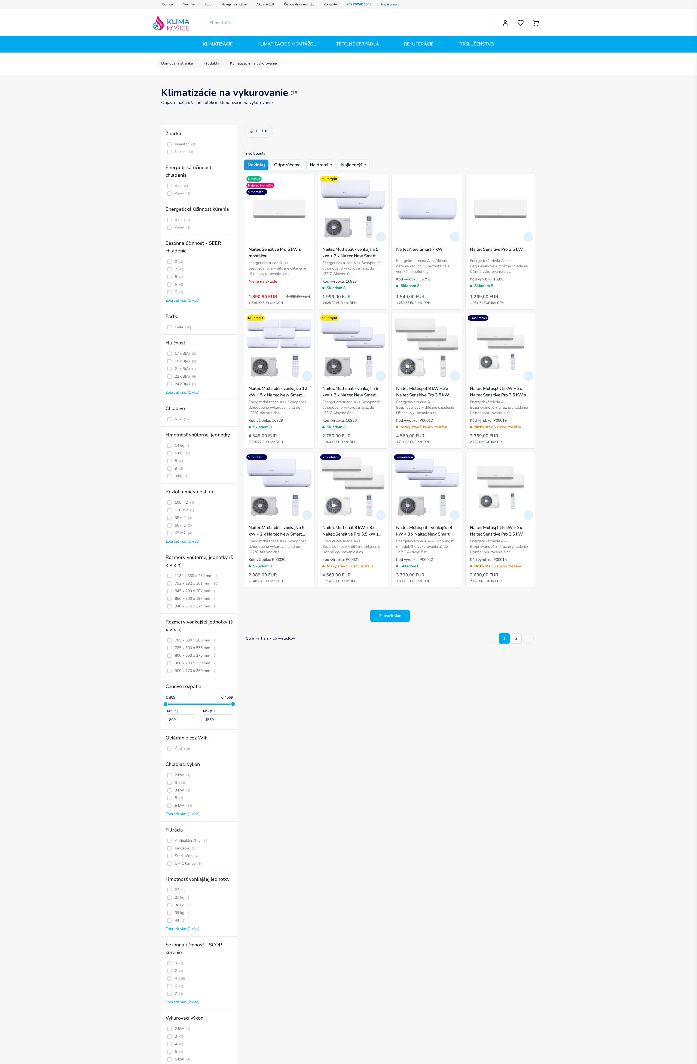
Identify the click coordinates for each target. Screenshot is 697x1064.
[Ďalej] (528, 638)
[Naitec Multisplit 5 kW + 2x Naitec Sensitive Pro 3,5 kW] (501, 487)
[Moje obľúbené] (520, 23)
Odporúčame (287, 165)
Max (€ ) (209, 711)
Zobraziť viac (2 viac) (182, 1002)
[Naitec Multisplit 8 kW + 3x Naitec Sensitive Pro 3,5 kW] (427, 348)
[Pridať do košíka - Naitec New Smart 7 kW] (455, 237)
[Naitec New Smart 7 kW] (427, 209)
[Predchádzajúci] (492, 638)
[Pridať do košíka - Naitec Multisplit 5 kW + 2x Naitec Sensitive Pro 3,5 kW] (528, 515)
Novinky (256, 165)
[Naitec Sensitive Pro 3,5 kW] (501, 209)
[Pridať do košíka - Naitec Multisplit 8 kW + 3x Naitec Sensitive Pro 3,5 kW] (455, 376)
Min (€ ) (172, 711)
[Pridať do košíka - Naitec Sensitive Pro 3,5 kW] (528, 237)
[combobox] (347, 23)
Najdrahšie (321, 165)
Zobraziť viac (390, 615)
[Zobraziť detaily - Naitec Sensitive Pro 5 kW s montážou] (307, 237)
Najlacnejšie (353, 165)
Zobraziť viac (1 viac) (182, 300)
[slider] (165, 704)
